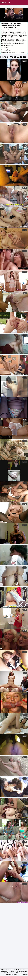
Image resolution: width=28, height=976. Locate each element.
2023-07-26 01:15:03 (7, 45)
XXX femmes (8, 973)
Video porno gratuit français (19, 971)
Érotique (3, 52)
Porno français (18, 969)
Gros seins (10, 52)
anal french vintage (19, 52)
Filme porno (4, 969)
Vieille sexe (4, 971)
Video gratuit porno (21, 973)
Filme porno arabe (11, 974)
